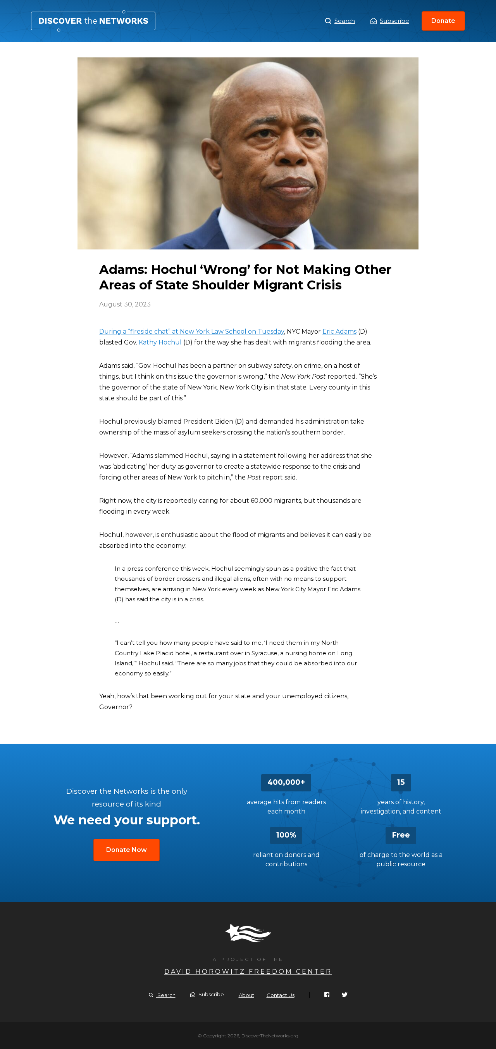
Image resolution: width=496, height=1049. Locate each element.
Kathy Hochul (160, 342)
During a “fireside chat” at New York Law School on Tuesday (191, 331)
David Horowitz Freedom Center (248, 971)
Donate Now (126, 849)
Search (344, 20)
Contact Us (280, 995)
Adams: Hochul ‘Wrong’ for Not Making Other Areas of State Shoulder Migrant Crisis (93, 21)
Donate (443, 20)
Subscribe (394, 20)
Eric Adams (339, 331)
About (246, 995)
